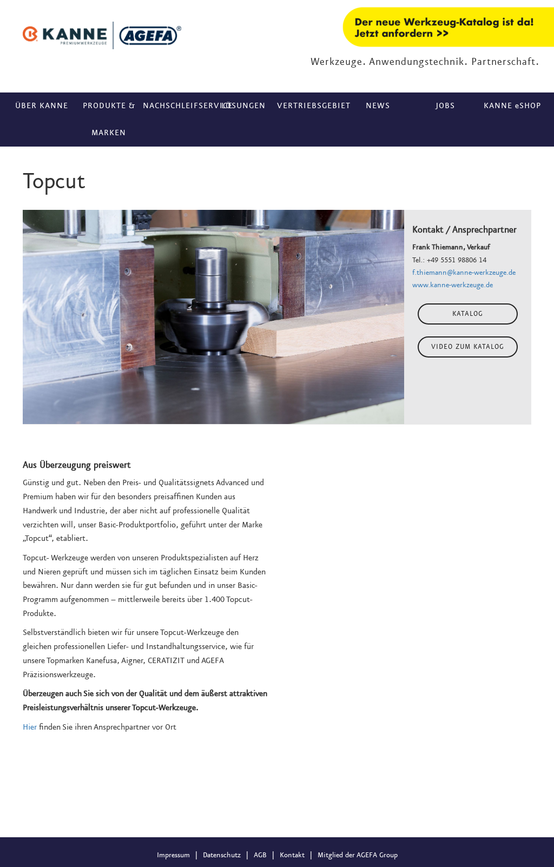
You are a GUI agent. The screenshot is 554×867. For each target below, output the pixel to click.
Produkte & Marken (109, 119)
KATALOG (467, 314)
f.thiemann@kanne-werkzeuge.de (464, 272)
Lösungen (243, 106)
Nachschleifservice (176, 106)
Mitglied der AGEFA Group (358, 855)
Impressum (173, 855)
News (378, 106)
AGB (260, 855)
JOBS (445, 106)
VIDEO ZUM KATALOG (467, 347)
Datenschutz (222, 855)
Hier (30, 727)
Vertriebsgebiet (310, 106)
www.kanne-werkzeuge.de (452, 285)
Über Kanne (41, 106)
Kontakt (292, 855)
